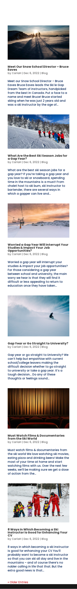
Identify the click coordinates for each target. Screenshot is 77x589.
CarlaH (16, 73)
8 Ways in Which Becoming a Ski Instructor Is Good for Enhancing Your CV (37, 532)
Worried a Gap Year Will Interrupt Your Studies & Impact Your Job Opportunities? (38, 248)
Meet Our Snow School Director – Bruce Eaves (38, 68)
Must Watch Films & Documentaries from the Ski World (36, 437)
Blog (44, 73)
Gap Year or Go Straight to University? (38, 343)
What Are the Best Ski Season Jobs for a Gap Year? (37, 157)
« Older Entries (18, 582)
